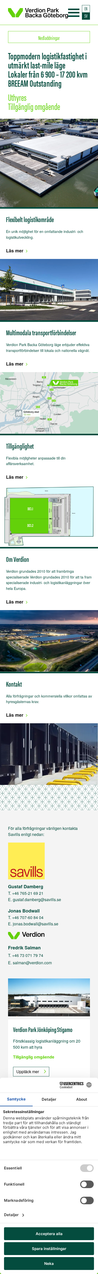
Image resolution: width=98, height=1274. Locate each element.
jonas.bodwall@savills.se (35, 924)
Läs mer (14, 250)
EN (85, 8)
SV (85, 16)
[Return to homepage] (38, 12)
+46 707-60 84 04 (27, 917)
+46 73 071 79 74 (27, 955)
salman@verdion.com (32, 963)
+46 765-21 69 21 (27, 893)
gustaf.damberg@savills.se (37, 899)
